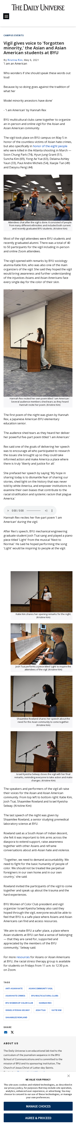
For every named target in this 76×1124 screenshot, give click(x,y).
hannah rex (45, 1003)
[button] (68, 1075)
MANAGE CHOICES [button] (38, 1106)
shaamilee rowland (16, 1017)
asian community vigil (41, 988)
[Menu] (6, 16)
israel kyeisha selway (17, 1010)
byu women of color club (19, 1003)
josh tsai (41, 1010)
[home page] (38, 8)
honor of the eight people (50, 146)
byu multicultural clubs (44, 995)
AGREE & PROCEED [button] (38, 1118)
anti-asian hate (14, 988)
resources (23, 957)
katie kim (57, 1010)
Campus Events (14, 35)
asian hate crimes (15, 995)
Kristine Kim (15, 59)
